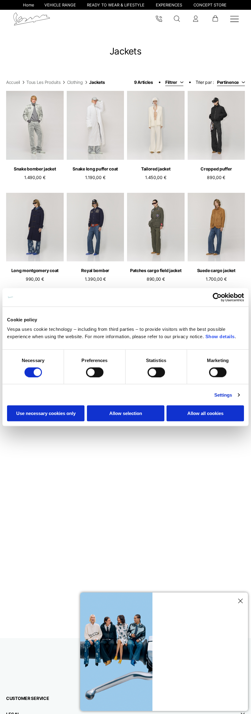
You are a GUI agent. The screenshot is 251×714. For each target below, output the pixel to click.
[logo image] (31, 19)
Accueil (13, 82)
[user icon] (195, 19)
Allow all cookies (205, 413)
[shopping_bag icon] (215, 19)
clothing (75, 82)
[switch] (94, 372)
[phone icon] (158, 19)
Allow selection (125, 413)
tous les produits (43, 82)
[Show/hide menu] (234, 19)
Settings (223, 394)
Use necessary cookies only (46, 413)
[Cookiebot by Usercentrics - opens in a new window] (217, 297)
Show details (220, 336)
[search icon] (177, 19)
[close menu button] (239, 601)
